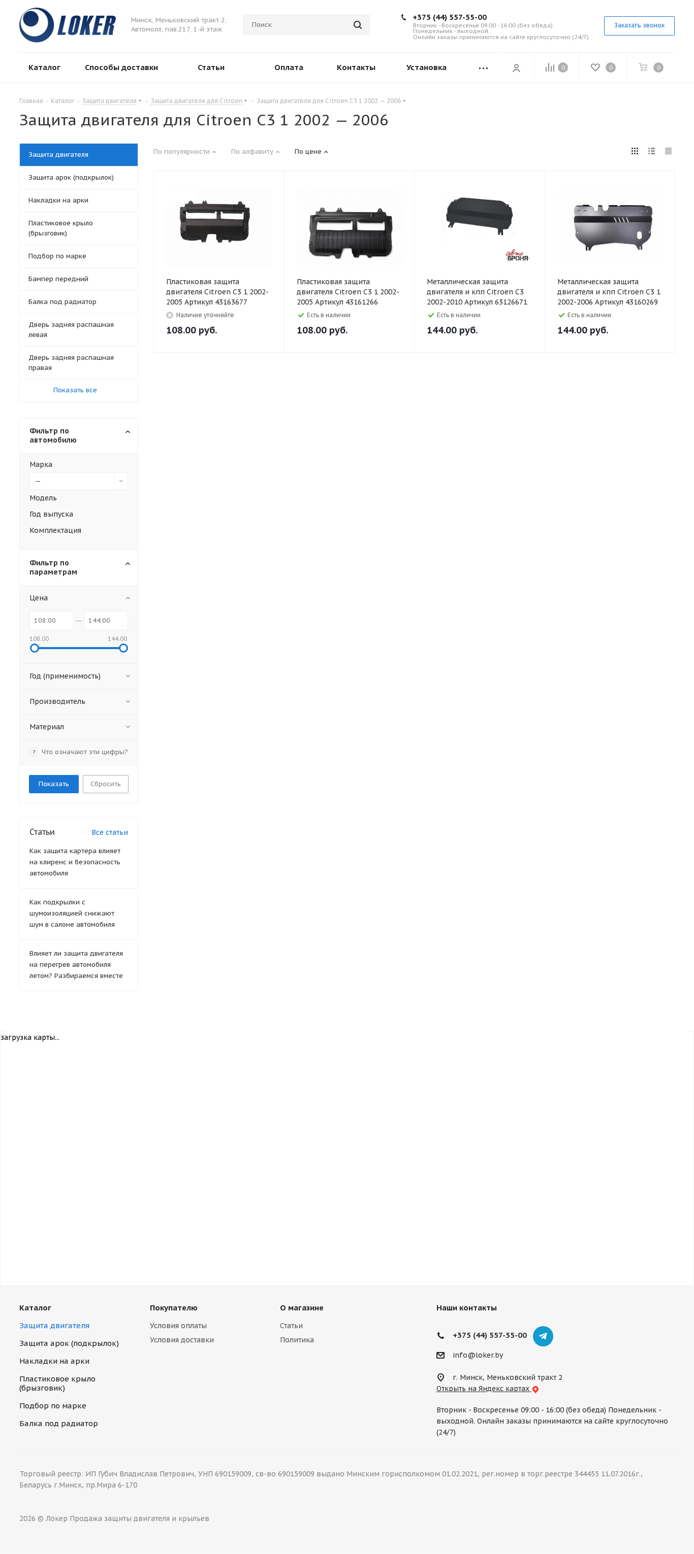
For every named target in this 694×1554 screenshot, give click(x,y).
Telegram (543, 1336)
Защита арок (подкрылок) (69, 1343)
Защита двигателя (54, 1325)
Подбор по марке (52, 1405)
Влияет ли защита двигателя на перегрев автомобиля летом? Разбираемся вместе (76, 964)
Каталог (35, 1307)
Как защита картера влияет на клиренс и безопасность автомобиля (74, 862)
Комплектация (55, 530)
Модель (43, 497)
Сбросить (105, 784)
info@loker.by (478, 1355)
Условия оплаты (178, 1325)
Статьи (291, 1325)
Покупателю (174, 1307)
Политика (297, 1339)
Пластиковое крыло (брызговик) (57, 1383)
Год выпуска (51, 514)
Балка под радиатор (58, 1423)
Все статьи (109, 832)
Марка (40, 464)
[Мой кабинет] (516, 67)
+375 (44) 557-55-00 (450, 17)
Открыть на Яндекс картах (483, 1388)
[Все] (483, 68)
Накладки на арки (54, 1361)
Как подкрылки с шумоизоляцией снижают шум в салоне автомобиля (72, 913)
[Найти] (357, 25)
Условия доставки (182, 1339)
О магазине (302, 1307)
